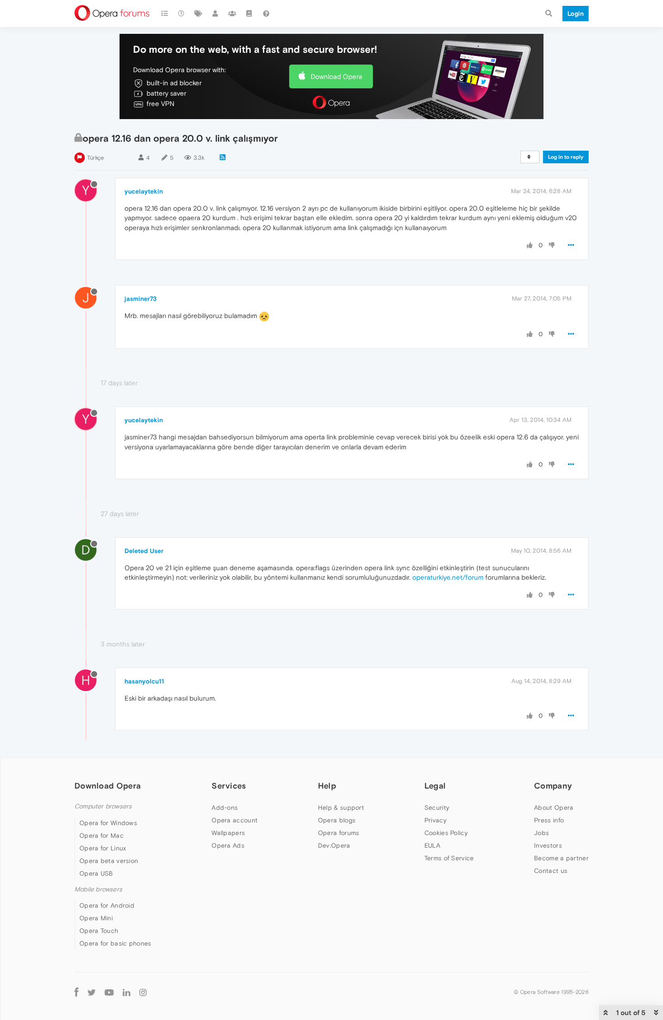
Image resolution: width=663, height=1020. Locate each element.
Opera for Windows (108, 822)
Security (436, 807)
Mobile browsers (98, 889)
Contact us (550, 870)
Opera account (235, 820)
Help (327, 785)
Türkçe (95, 157)
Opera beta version (108, 860)
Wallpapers (228, 832)
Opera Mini (96, 918)
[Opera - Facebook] (76, 991)
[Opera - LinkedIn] (126, 992)
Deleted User (143, 550)
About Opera (553, 807)
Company (553, 785)
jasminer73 (140, 298)
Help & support (341, 807)
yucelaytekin (143, 191)
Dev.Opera (334, 845)
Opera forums (338, 832)
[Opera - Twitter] (91, 992)
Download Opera (336, 76)
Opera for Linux (102, 848)
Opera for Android (106, 905)
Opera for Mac (101, 835)
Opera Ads (228, 845)
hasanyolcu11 (144, 681)
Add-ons (225, 807)
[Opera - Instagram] (143, 992)
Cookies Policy (446, 832)
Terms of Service (449, 858)
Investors (548, 845)
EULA (432, 845)
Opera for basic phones (115, 943)
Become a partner (561, 858)
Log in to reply (566, 157)
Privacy (435, 820)
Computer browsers (103, 806)
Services (229, 785)
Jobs (541, 832)
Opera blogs (336, 820)
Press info (549, 820)
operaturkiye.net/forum (447, 577)
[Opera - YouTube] (109, 992)
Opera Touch (98, 930)
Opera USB (96, 873)
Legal (435, 785)
